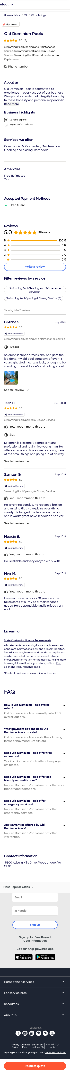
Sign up (35, 924)
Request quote (35, 1066)
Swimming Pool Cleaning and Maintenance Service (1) (35, 290)
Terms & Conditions (55, 1052)
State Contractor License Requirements (27, 640)
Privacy (15, 1045)
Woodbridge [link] (38, 15)
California (25, 1045)
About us (10, 1015)
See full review (14, 390)
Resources (11, 1004)
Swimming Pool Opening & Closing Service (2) (33, 298)
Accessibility (52, 1046)
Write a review (35, 267)
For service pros (15, 993)
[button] (11, 378)
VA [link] (25, 15)
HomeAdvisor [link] (12, 15)
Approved (12, 24)
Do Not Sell (38, 1045)
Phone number (18, 66)
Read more (11, 104)
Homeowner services (19, 982)
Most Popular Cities (16, 887)
